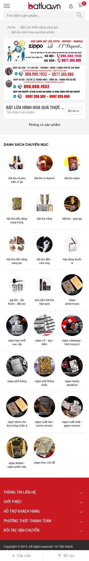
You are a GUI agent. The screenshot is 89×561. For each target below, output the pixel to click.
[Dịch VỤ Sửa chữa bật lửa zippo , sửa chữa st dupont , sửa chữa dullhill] (44, 50)
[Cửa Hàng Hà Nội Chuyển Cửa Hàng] (44, 82)
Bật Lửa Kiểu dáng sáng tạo (39, 27)
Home (11, 27)
